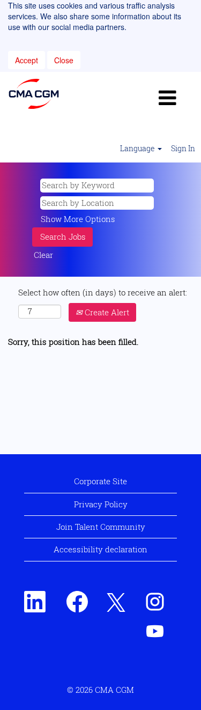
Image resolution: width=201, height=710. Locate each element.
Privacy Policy (101, 504)
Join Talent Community (100, 526)
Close (63, 60)
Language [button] (138, 148)
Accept (26, 60)
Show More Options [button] (78, 218)
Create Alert (106, 312)
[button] (167, 98)
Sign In (183, 148)
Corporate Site (100, 481)
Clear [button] (43, 254)
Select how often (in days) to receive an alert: (102, 292)
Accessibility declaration (100, 549)
